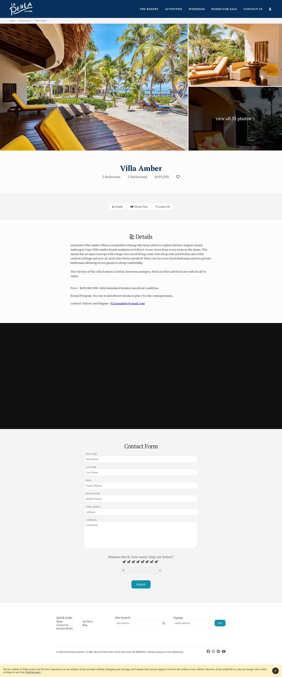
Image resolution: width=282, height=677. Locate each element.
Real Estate (25, 21)
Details (118, 206)
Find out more (33, 672)
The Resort (149, 9)
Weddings (197, 9)
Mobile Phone (93, 493)
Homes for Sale (224, 9)
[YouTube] (224, 651)
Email (89, 480)
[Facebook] (209, 651)
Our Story (87, 621)
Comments (91, 520)
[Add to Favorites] (178, 176)
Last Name (91, 467)
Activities (173, 9)
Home (12, 21)
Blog (84, 625)
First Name (91, 454)
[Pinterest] (219, 651)
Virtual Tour (140, 206)
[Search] (163, 623)
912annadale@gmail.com (127, 303)
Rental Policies (64, 628)
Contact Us (252, 9)
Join (220, 623)
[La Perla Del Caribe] (21, 14)
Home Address (93, 506)
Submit (141, 584)
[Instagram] (214, 651)
